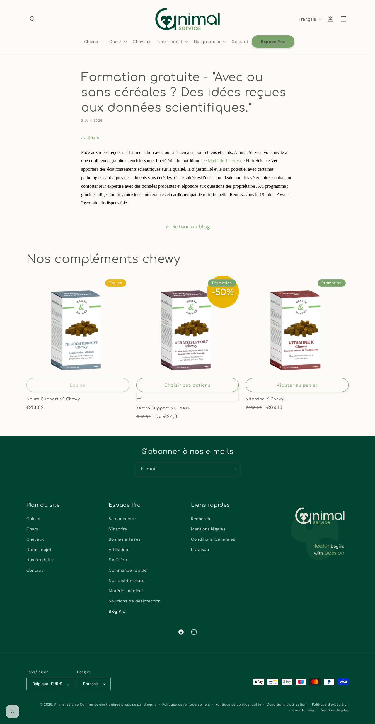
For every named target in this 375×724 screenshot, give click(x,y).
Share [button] (94, 137)
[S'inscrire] (233, 469)
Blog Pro (117, 611)
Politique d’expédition (330, 704)
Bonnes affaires (125, 539)
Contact (34, 570)
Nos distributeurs (126, 580)
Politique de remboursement (186, 704)
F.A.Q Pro (118, 560)
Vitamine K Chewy (265, 399)
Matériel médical (126, 590)
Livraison (200, 549)
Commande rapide (128, 570)
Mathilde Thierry (223, 160)
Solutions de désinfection (135, 601)
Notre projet (38, 549)
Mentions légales (208, 529)
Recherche (202, 518)
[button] (32, 19)
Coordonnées (303, 710)
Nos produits (39, 560)
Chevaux (35, 539)
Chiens (33, 518)
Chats (32, 529)
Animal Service (66, 704)
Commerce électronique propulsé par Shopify (118, 704)
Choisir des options (187, 385)
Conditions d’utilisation (286, 704)
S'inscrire (118, 529)
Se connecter (122, 518)
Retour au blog (191, 226)
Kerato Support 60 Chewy (163, 408)
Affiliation (118, 549)
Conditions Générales (213, 539)
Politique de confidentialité (238, 704)
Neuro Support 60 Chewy (53, 399)
